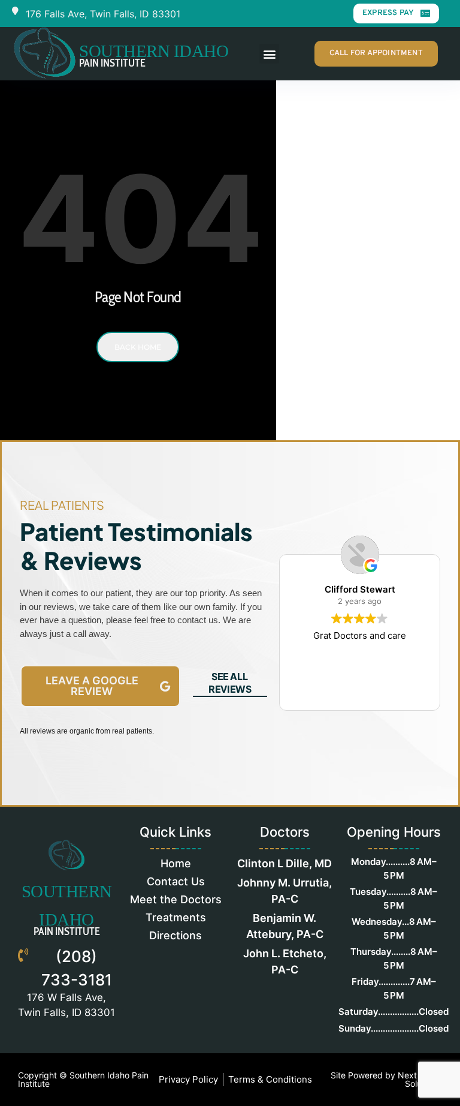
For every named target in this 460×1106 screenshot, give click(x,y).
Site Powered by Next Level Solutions (385, 1079)
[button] (269, 54)
